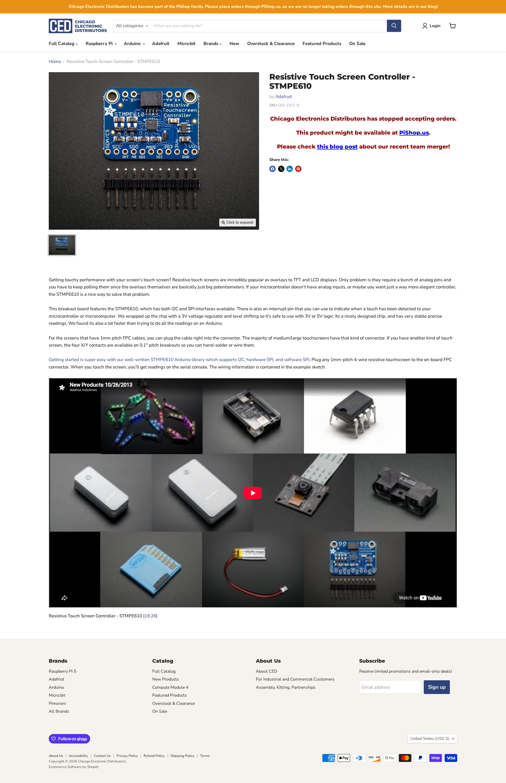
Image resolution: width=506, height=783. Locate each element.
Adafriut (56, 679)
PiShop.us (414, 132)
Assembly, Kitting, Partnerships (285, 687)
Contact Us (102, 756)
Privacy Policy (127, 756)
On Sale (357, 44)
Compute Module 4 (170, 687)
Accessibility (78, 756)
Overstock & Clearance (271, 44)
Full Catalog (62, 44)
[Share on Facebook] (272, 169)
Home (55, 61)
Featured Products (322, 44)
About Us (56, 756)
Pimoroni (57, 703)
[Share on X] (281, 169)
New (234, 44)
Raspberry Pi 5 (62, 671)
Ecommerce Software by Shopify (74, 767)
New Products (165, 679)
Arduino (133, 44)
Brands (211, 44)
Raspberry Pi (100, 44)
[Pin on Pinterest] (298, 169)
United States (429, 738)
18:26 (150, 616)
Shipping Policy (182, 756)
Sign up (437, 687)
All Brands (59, 711)
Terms (205, 756)
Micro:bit (186, 44)
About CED (266, 671)
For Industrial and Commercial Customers (295, 679)
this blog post (337, 146)
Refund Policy (154, 756)
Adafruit (160, 44)
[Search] (394, 26)
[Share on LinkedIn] (289, 169)
